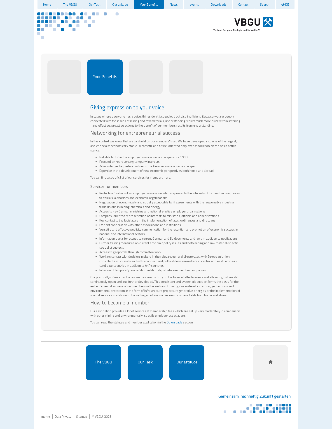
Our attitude (120, 4)
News (174, 4)
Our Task (95, 4)
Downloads (219, 4)
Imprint (45, 416)
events (194, 4)
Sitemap (81, 416)
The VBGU (70, 4)
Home (47, 4)
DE (287, 4)
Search (264, 4)
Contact (243, 4)
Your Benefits (149, 4)
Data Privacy (63, 416)
